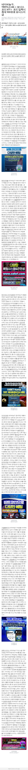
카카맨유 (6, 723)
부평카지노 (6, 187)
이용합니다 (8, 124)
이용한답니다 (15, 77)
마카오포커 (6, 303)
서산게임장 (8, 716)
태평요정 (6, 87)
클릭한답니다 (9, 98)
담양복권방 (6, 244)
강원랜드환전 (17, 564)
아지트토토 (5, 415)
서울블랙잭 (16, 200)
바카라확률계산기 (8, 667)
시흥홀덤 (14, 361)
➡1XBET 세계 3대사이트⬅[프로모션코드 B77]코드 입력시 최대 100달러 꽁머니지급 (14, 56)
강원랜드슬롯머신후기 (11, 488)
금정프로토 (13, 536)
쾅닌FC (18, 447)
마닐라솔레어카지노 (12, 369)
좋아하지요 (21, 109)
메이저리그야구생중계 (8, 295)
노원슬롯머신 (13, 559)
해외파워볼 (5, 180)
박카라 (15, 191)
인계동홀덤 (20, 217)
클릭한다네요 (6, 64)
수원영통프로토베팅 (16, 591)
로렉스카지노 (6, 650)
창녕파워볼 (16, 596)
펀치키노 (6, 540)
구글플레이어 (6, 528)
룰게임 (17, 434)
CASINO (13, 240)
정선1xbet (6, 365)
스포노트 (19, 420)
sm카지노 (17, 195)
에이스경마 (14, 547)
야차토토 (19, 468)
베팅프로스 (10, 229)
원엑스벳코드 (13, 676)
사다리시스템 (15, 695)
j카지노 (21, 706)
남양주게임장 (7, 701)
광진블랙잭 (13, 210)
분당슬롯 (20, 604)
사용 (4, 113)
